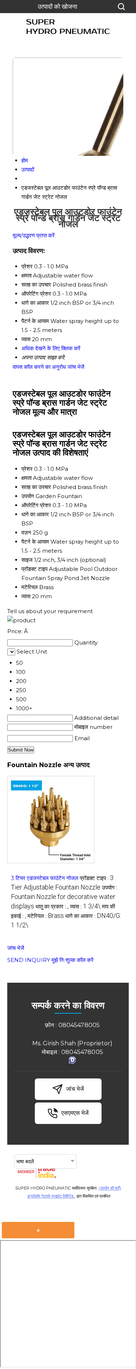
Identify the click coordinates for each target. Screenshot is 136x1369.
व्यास (25, 596)
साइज (27, 559)
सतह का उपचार (36, 487)
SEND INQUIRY (28, 959)
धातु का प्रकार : (52, 906)
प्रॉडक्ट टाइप (34, 568)
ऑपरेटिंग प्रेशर (36, 505)
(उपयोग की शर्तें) (110, 1188)
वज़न (26, 532)
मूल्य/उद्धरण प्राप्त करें (34, 235)
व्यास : (85, 906)
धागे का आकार (35, 514)
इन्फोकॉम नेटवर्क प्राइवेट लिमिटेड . (51, 1196)
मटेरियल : (46, 915)
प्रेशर (27, 468)
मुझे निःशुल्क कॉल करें (72, 959)
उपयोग (27, 496)
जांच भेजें (76, 366)
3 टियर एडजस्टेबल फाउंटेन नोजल (44, 878)
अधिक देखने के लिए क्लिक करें (51, 348)
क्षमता (26, 477)
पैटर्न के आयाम (35, 541)
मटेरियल (29, 587)
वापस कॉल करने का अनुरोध (39, 366)
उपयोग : (64, 897)
